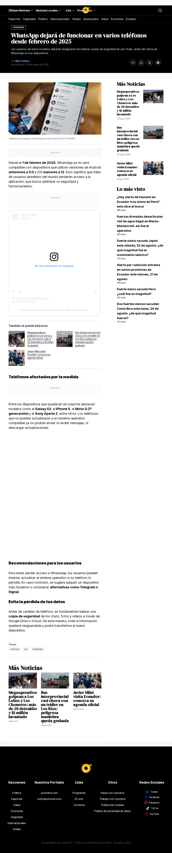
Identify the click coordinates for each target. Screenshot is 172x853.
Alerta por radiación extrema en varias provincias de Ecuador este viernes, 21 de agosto (138, 273)
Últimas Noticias (19, 10)
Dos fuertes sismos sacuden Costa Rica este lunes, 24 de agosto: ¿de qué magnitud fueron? (138, 312)
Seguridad (29, 19)
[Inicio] (86, 10)
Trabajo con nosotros (112, 799)
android (15, 649)
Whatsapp (38, 649)
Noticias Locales (47, 10)
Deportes (14, 19)
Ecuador (131, 19)
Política (43, 19)
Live (68, 10)
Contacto (79, 805)
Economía (117, 19)
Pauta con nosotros (112, 793)
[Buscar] (160, 10)
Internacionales (60, 19)
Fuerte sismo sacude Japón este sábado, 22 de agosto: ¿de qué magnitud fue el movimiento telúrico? (140, 249)
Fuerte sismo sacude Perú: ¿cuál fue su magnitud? (136, 293)
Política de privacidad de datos (112, 811)
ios (25, 649)
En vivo (79, 799)
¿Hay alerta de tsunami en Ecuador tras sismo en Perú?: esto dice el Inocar (138, 203)
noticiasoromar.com (49, 799)
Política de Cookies (112, 805)
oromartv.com (49, 793)
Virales (76, 19)
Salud (104, 19)
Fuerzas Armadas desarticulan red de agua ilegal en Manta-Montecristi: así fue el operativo (140, 225)
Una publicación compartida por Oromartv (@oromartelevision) (54, 310)
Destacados (91, 19)
